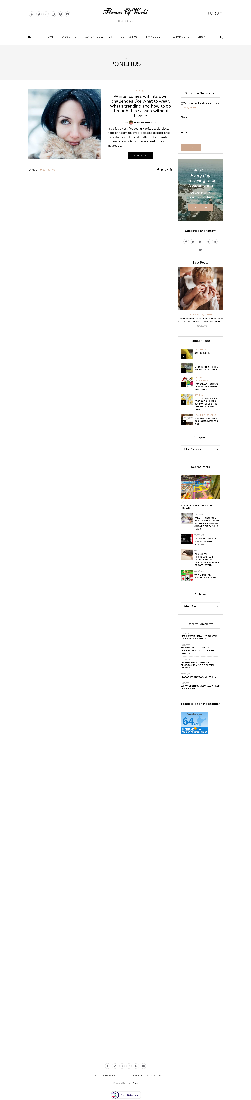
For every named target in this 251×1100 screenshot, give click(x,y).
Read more (140, 155)
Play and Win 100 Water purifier (199, 676)
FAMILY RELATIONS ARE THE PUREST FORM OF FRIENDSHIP (206, 387)
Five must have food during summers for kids (206, 421)
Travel (198, 364)
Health (197, 315)
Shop (201, 37)
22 (44, 169)
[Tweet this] (162, 169)
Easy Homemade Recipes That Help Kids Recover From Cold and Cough (200, 320)
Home (50, 37)
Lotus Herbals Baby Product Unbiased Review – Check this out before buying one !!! (205, 404)
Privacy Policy (188, 107)
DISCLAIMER (135, 1075)
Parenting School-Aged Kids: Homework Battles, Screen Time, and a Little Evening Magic (206, 523)
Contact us (129, 37)
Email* (184, 132)
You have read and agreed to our (200, 105)
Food (189, 315)
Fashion (140, 91)
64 (188, 721)
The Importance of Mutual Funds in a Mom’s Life (205, 541)
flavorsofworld (145, 122)
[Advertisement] (100, 206)
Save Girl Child (202, 353)
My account (155, 37)
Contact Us (154, 1075)
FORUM (215, 13)
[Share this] (158, 169)
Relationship (202, 381)
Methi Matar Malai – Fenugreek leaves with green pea (199, 637)
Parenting (209, 315)
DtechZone (132, 1082)
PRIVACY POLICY (113, 1075)
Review (198, 395)
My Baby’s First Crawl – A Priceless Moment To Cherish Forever (198, 650)
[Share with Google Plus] (166, 169)
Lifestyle (199, 378)
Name (184, 116)
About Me (69, 37)
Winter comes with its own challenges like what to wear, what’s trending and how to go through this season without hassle (140, 106)
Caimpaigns (180, 37)
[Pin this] (171, 169)
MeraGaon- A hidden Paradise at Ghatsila (206, 368)
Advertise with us (98, 37)
